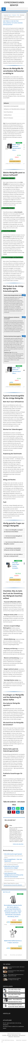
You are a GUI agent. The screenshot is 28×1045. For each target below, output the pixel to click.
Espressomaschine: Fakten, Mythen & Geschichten (16, 971)
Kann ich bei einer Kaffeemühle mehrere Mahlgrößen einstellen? (13, 543)
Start (10, 15)
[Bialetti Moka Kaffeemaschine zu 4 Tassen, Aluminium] (13, 939)
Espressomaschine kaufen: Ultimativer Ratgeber (16, 967)
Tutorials (14, 15)
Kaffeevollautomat (22, 1035)
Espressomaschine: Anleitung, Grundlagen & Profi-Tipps (14, 979)
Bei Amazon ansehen (15, 161)
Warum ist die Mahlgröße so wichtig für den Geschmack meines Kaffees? (13, 530)
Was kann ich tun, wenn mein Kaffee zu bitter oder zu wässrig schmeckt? (13, 555)
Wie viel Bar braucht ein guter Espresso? (13, 854)
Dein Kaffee (4, 1035)
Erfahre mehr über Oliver (18, 844)
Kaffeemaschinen (17, 1036)
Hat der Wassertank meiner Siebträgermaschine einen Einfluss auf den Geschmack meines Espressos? (13, 874)
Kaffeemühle (9, 1035)
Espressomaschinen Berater (14, 4)
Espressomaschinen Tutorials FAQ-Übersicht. (13, 885)
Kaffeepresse (10, 1036)
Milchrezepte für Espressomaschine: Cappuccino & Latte (15, 975)
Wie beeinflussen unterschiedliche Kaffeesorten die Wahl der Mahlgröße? (12, 549)
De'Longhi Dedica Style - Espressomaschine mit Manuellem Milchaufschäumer (16, 991)
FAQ (18, 15)
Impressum (24, 1040)
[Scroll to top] (25, 1042)
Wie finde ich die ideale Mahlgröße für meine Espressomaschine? (13, 536)
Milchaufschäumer (15, 1035)
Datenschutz (18, 1040)
